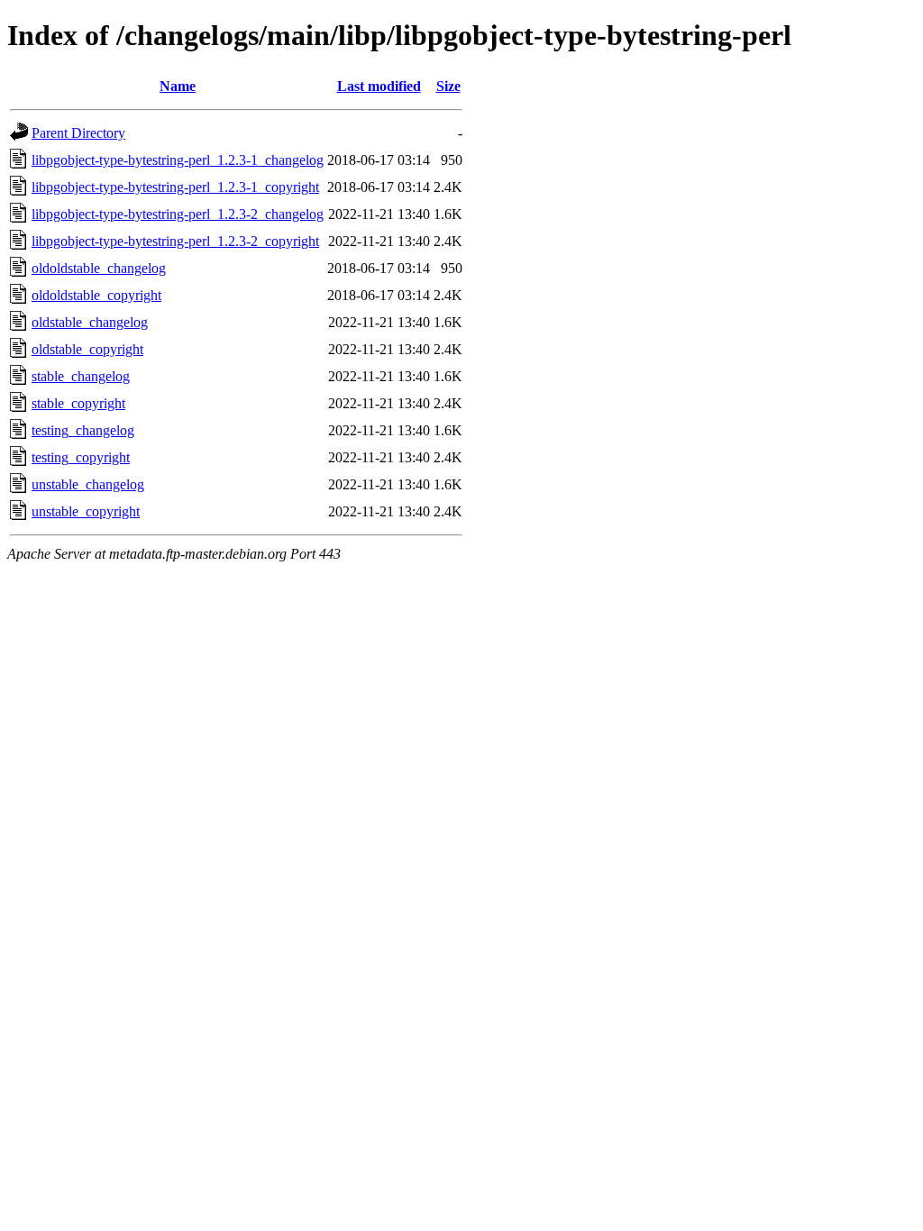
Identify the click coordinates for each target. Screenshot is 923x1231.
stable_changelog (81, 376)
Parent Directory (78, 133)
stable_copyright (78, 403)
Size (448, 86)
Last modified (379, 86)
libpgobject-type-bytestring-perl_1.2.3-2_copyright (175, 241)
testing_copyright (81, 457)
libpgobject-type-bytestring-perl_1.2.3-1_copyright (175, 187)
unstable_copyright (86, 511)
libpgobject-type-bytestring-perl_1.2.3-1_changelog (178, 160)
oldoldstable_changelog (99, 268)
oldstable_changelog (90, 322)
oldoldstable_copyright (96, 295)
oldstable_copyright (87, 349)
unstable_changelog (88, 484)
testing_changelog (83, 430)
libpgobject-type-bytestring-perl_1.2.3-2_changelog (178, 214)
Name (178, 86)
